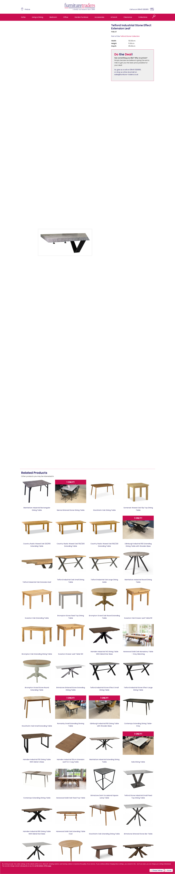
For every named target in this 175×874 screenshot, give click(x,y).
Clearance (128, 17)
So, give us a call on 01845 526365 (127, 69)
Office (65, 17)
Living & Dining (37, 17)
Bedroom (53, 17)
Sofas (23, 17)
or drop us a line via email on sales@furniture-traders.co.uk (126, 73)
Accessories (99, 17)
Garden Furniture (81, 17)
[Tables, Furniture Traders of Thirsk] (80, 7)
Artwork (114, 17)
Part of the (125, 36)
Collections (142, 17)
